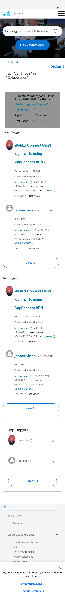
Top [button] (5, 507)
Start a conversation (32, 45)
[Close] (60, 567)
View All (31, 263)
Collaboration (13, 62)
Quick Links (14, 516)
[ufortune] (20, 464)
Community (21, 110)
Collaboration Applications (28, 176)
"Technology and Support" (31, 104)
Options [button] (56, 66)
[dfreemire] (21, 445)
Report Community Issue (25, 542)
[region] (32, 580)
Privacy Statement (31, 583)
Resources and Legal (20, 535)
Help (15, 547)
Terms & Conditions (23, 552)
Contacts (17, 524)
